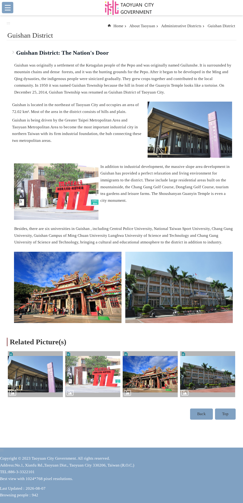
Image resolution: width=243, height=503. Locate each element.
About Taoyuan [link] (142, 26)
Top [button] (225, 414)
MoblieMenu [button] (7, 7)
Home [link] (118, 26)
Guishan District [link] (221, 26)
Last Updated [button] (11, 488)
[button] (35, 374)
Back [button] (201, 414)
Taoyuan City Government (129, 7)
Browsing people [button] (14, 495)
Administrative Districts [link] (181, 26)
